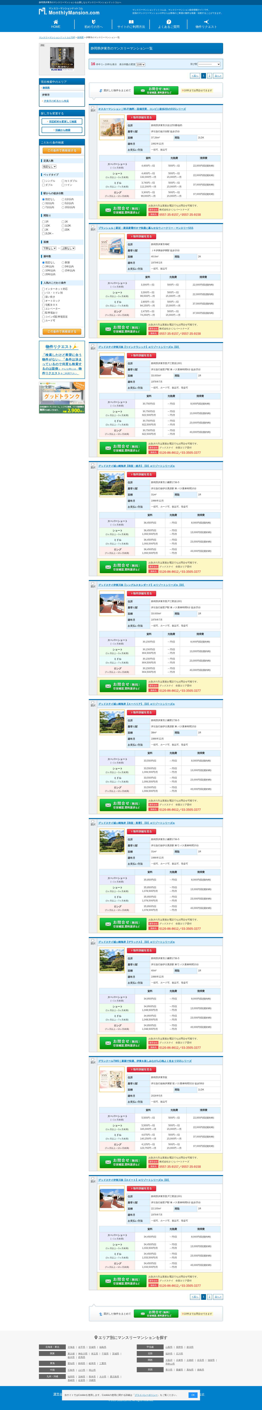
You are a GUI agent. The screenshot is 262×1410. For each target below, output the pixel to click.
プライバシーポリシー (146, 1395)
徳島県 (200, 1369)
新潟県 (190, 1347)
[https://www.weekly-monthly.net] (62, 49)
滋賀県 (211, 1360)
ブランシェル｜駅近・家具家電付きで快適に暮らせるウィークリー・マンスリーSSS (145, 228)
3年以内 (49, 266)
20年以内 (50, 274)
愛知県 (71, 1363)
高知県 (190, 1369)
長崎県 (71, 1380)
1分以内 (69, 199)
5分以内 (69, 203)
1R (46, 221)
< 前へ (195, 75)
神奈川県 (82, 1353)
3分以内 (49, 203)
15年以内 (70, 270)
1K (66, 221)
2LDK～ (49, 233)
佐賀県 (81, 1380)
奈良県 (200, 1360)
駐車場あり (51, 312)
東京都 (71, 1353)
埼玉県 (94, 1353)
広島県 (71, 1370)
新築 (67, 262)
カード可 (50, 320)
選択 (93, 110)
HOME (55, 26)
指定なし (50, 199)
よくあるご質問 (169, 26)
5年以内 (69, 266)
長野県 (179, 1347)
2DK (67, 229)
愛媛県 (179, 1369)
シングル (50, 180)
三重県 (102, 1363)
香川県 (169, 1369)
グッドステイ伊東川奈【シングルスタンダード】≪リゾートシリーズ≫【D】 (141, 585)
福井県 (169, 1353)
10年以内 (50, 270)
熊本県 (92, 1376)
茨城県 (115, 1353)
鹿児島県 (114, 1376)
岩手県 (81, 1347)
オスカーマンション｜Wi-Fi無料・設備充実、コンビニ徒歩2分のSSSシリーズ (142, 109)
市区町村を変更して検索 (63, 121)
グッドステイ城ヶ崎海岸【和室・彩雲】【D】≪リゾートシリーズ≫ (136, 823)
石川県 (179, 1353)
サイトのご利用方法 (131, 26)
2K (46, 229)
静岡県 (80, 37)
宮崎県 (81, 1376)
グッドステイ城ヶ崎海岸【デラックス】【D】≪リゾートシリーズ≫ (136, 942)
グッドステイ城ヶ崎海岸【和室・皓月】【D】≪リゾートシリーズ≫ (136, 466)
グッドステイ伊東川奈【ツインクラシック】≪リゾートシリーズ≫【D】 (139, 347)
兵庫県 (179, 1360)
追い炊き (50, 296)
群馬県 (81, 1357)
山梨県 (169, 1347)
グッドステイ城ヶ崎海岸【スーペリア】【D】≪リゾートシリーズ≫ (136, 704)
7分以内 (49, 207)
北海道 (71, 1347)
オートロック (52, 300)
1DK (47, 225)
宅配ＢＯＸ (51, 304)
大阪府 (169, 1360)
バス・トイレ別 (54, 292)
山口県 (81, 1370)
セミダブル (71, 180)
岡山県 (92, 1370)
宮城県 (92, 1347)
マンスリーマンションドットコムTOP (57, 37)
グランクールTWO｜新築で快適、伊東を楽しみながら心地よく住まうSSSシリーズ (145, 1061)
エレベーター (52, 308)
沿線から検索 (62, 130)
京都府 (190, 1360)
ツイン (68, 184)
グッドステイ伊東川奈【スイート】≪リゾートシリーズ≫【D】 (134, 1180)
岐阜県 (92, 1363)
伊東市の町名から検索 (56, 100)
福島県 (102, 1347)
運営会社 (59, 1394)
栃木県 (71, 1357)
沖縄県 (92, 1380)
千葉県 (105, 1353)
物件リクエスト (206, 26)
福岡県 (71, 1376)
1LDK (68, 225)
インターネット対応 (56, 288)
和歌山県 (170, 1363)
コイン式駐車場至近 (56, 316)
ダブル (49, 184)
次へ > (218, 75)
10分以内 (70, 207)
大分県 (102, 1376)
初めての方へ (93, 26)
